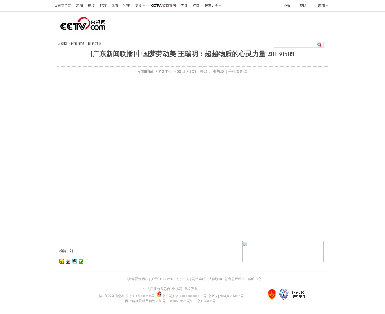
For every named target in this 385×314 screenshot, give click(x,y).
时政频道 (78, 44)
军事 (126, 6)
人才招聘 (182, 279)
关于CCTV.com (162, 279)
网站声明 (198, 279)
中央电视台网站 (136, 279)
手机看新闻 (238, 71)
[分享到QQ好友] (74, 261)
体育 (115, 6)
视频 (91, 6)
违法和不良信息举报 (113, 296)
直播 (184, 6)
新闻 (79, 6)
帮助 (303, 6)
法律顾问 (215, 279)
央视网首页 (62, 6)
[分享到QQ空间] (61, 261)
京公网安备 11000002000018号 (184, 296)
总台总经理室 (235, 279)
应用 (321, 6)
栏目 (196, 6)
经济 (103, 6)
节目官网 (169, 6)
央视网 (62, 44)
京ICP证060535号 (142, 296)
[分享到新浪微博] (68, 261)
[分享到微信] (81, 261)
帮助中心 (254, 279)
